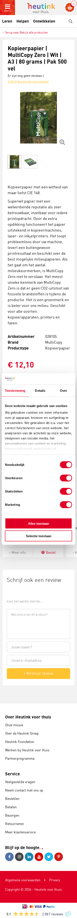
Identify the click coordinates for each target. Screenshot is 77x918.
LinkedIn (30, 856)
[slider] (21, 591)
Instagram (20, 856)
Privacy (54, 880)
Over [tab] (63, 390)
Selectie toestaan (38, 536)
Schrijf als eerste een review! (28, 81)
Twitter (49, 856)
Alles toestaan (38, 523)
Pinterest (59, 856)
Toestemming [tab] (15, 390)
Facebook (10, 856)
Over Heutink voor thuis (28, 717)
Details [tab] (40, 390)
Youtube (39, 856)
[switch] (66, 477)
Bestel (51, 552)
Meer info (19, 552)
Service (12, 773)
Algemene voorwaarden (22, 880)
